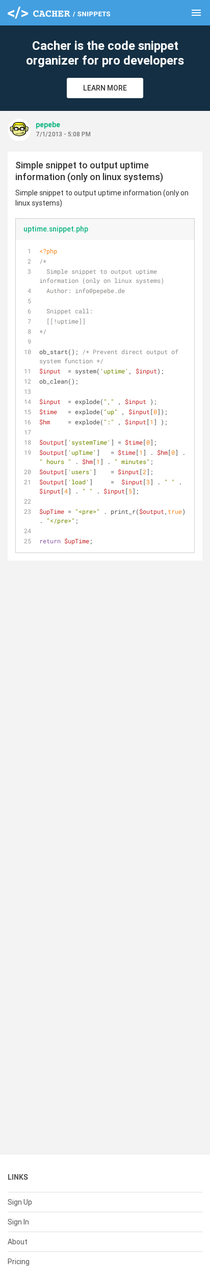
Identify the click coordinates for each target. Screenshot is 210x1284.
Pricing (19, 1261)
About (18, 1241)
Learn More (105, 88)
